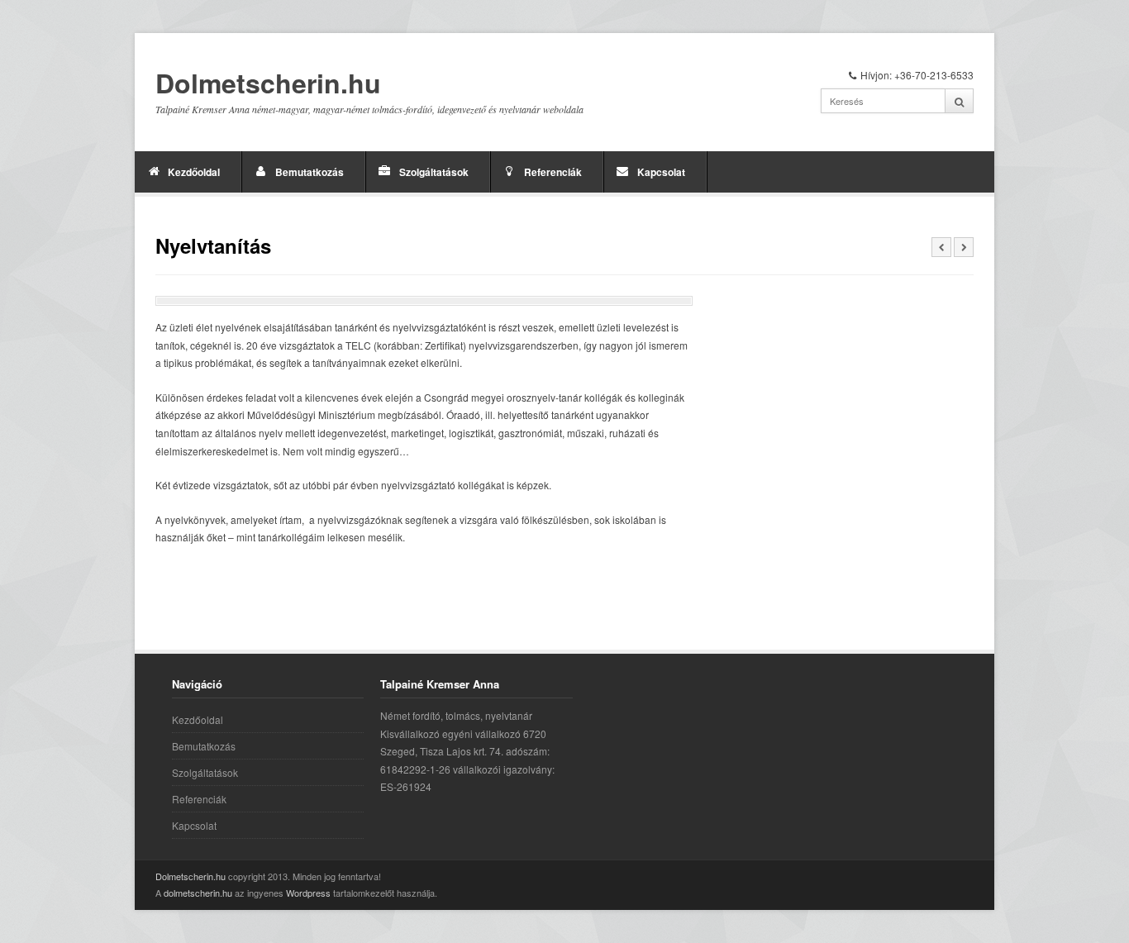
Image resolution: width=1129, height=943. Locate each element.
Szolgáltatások (434, 171)
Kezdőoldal (194, 171)
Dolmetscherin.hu (268, 83)
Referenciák (553, 171)
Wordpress (308, 892)
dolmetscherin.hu (198, 892)
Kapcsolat (661, 171)
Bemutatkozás (309, 171)
